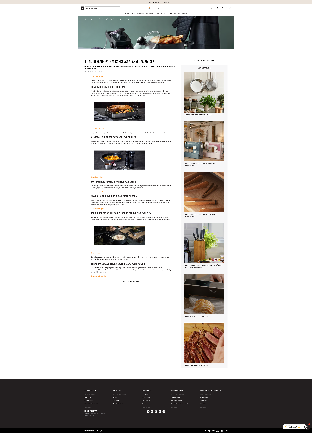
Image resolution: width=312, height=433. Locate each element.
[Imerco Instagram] (152, 411)
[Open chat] (82, 8)
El (161, 13)
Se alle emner (87, 407)
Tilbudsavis (116, 400)
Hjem (85, 19)
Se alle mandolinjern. (97, 209)
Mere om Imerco (146, 407)
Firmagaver (145, 394)
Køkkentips (101, 19)
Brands (127, 13)
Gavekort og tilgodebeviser (91, 404)
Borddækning (150, 13)
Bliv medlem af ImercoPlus (206, 394)
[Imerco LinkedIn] (163, 411)
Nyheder (184, 13)
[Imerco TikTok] (156, 411)
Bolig (157, 13)
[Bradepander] (119, 125)
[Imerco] (156, 8)
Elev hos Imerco (146, 397)
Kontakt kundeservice (89, 394)
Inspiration (177, 13)
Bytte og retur (87, 397)
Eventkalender (203, 407)
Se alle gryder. (95, 253)
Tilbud (133, 13)
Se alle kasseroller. (97, 177)
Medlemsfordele (204, 397)
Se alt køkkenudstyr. (97, 76)
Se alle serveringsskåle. (98, 276)
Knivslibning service (118, 404)
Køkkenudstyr (140, 13)
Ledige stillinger (146, 400)
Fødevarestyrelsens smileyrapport (179, 404)
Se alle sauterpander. (97, 192)
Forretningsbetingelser (176, 400)
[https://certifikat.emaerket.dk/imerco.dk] (226, 431)
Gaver (170, 13)
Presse (144, 404)
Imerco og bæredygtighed (177, 394)
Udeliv (165, 13)
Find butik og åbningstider (119, 394)
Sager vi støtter (174, 407)
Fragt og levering (88, 400)
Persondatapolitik (175, 397)
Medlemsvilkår (203, 400)
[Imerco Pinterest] (160, 411)
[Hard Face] (119, 249)
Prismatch (115, 397)
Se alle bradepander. (97, 129)
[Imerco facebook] (148, 411)
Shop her (174, 2)
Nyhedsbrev (203, 404)
